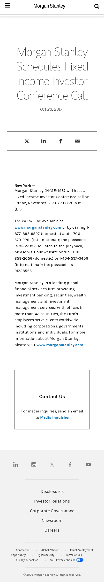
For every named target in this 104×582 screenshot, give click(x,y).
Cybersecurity (46, 555)
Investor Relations (52, 501)
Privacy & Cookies (27, 560)
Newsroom (52, 520)
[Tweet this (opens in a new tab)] (26, 141)
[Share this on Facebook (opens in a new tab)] (60, 141)
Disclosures (52, 491)
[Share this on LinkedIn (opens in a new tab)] (43, 141)
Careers (52, 530)
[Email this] (77, 141)
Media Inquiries (54, 417)
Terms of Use (74, 555)
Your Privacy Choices (63, 560)
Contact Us (23, 550)
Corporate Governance (52, 511)
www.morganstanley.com (38, 227)
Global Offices (50, 550)
